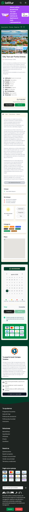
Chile (6, 114)
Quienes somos (6, 451)
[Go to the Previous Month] (7, 274)
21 (16, 288)
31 (16, 279)
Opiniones (20, 208)
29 (12, 279)
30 (14, 279)
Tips (21, 216)
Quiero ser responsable (15, 394)
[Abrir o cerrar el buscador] (20, 2)
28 (9, 279)
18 (9, 288)
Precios (11, 27)
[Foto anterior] (3, 38)
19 (12, 288)
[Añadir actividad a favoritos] (23, 27)
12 (12, 285)
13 (14, 285)
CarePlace (5, 441)
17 (7, 288)
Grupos (4, 439)
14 (16, 285)
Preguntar (20, 212)
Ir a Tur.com (25, 14)
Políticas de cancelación (9, 416)
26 (12, 290)
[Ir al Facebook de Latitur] (4, 493)
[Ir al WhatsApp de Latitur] (20, 493)
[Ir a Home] (3, 114)
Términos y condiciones (9, 461)
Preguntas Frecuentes (8, 411)
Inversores (5, 421)
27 (7, 279)
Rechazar (18, 509)
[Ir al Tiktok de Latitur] (16, 493)
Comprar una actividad (8, 456)
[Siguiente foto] (25, 38)
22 (19, 288)
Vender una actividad (8, 459)
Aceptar (10, 509)
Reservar (16, 27)
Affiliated (5, 436)
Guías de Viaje (6, 414)
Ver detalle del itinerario (14, 182)
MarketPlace (6, 431)
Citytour (18, 114)
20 (14, 288)
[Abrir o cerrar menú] (25, 2)
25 (9, 290)
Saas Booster (6, 434)
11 (9, 285)
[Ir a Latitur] (7, 2)
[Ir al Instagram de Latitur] (8, 493)
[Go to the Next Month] (22, 274)
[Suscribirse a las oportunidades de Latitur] (26, 487)
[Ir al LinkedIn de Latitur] (12, 493)
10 (7, 285)
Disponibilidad (9, 104)
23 (22, 288)
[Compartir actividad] (21, 27)
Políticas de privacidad (8, 419)
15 (19, 285)
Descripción (4, 27)
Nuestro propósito (7, 454)
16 (22, 285)
